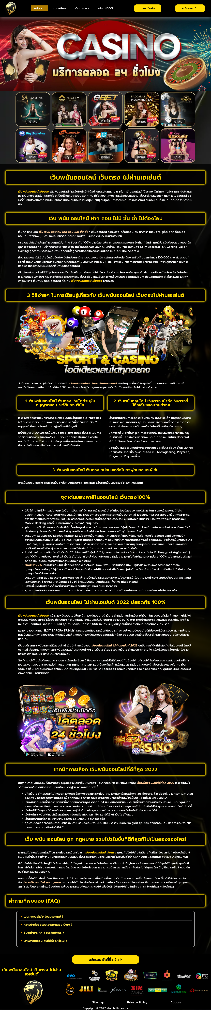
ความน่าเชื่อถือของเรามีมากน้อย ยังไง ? (48, 925)
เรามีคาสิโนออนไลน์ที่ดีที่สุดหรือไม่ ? (45, 941)
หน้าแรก (39, 8)
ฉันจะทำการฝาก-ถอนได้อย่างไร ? (44, 933)
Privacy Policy (137, 1002)
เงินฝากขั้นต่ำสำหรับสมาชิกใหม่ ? (43, 916)
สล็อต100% (106, 8)
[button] (105, 917)
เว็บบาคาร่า (82, 8)
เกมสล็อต (59, 8)
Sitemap (98, 1002)
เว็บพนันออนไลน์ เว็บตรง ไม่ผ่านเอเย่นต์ (31, 972)
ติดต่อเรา (176, 1002)
